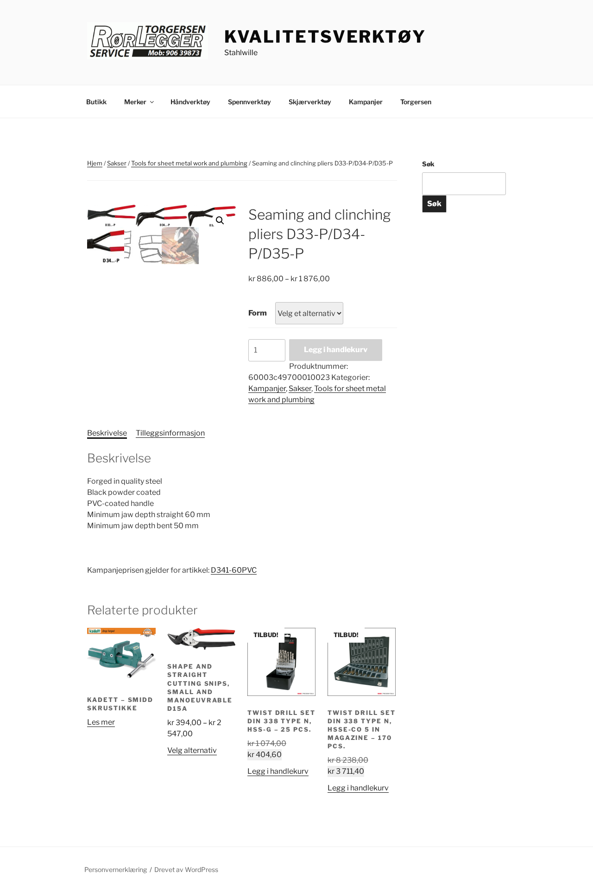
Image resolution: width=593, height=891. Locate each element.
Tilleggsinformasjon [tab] (170, 433)
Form (257, 313)
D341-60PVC (234, 570)
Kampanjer (366, 102)
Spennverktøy (249, 102)
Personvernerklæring (115, 869)
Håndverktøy (190, 102)
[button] (220, 220)
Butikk (96, 102)
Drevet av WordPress (186, 869)
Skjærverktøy (310, 102)
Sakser (116, 163)
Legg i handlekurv (335, 349)
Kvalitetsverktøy (325, 36)
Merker (135, 102)
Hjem (94, 163)
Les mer (101, 722)
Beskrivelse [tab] (107, 433)
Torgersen (415, 102)
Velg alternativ (192, 750)
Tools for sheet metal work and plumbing (189, 163)
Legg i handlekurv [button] (278, 771)
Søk (428, 164)
